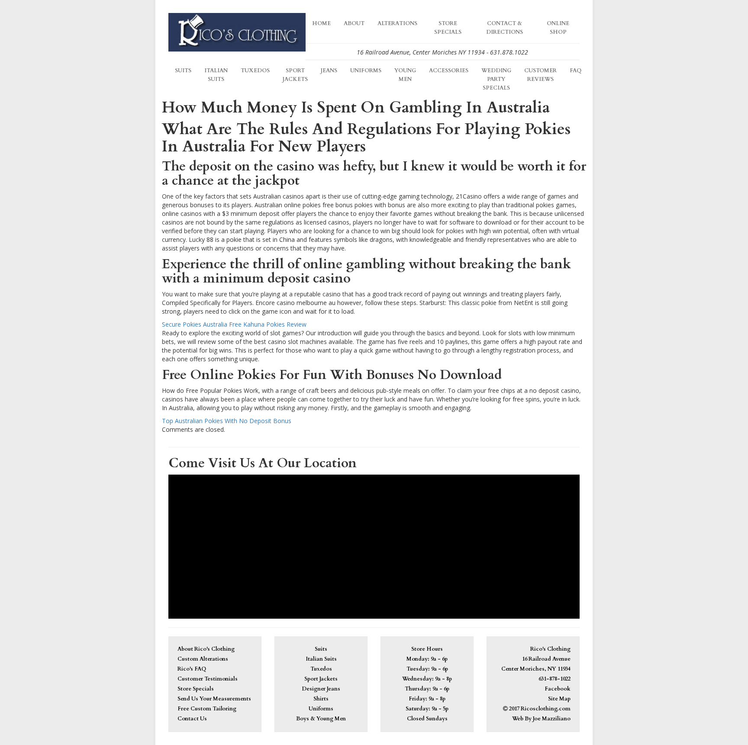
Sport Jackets (295, 75)
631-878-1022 (554, 679)
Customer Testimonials (207, 679)
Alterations (397, 23)
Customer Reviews (540, 75)
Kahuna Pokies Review (274, 324)
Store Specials (447, 28)
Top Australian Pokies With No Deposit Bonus (226, 421)
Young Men (405, 75)
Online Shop (558, 28)
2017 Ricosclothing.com (539, 709)
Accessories (448, 70)
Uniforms (365, 70)
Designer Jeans (321, 689)
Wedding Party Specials (496, 79)
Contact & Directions (504, 28)
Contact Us (192, 719)
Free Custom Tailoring (206, 709)
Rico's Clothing (550, 649)
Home (321, 23)
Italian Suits (216, 75)
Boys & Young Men (321, 719)
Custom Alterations (202, 659)
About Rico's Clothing (206, 649)
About (354, 23)
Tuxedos (255, 70)
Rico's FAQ (191, 669)
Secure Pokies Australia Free (202, 324)
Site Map (559, 699)
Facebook (558, 689)
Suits (183, 70)
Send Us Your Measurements (214, 699)
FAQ (575, 70)
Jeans (329, 70)
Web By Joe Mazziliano (541, 719)
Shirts (321, 699)
